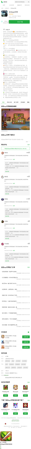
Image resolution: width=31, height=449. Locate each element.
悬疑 (13, 361)
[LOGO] (4, 2)
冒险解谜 (17, 364)
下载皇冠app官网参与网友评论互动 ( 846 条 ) (15, 148)
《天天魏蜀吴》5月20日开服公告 (9, 277)
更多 (29, 144)
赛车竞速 (8, 361)
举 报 (0, 447)
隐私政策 (6, 375)
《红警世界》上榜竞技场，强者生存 (9, 289)
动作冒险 (23, 364)
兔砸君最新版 (25, 409)
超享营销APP (25, 391)
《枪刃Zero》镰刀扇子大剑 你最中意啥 (9, 283)
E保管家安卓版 (5, 391)
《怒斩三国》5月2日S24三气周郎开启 (9, 295)
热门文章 (16, 102)
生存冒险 (18, 361)
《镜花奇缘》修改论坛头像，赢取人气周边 (9, 307)
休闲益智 (19, 367)
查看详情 (26, 337)
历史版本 (23, 102)
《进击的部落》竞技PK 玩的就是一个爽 (9, 271)
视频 (28, 102)
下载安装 (19, 16)
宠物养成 (14, 367)
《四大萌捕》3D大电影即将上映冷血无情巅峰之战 (9, 325)
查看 (5, 395)
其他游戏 (11, 364)
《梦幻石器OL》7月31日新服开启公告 (9, 319)
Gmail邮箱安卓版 (15, 409)
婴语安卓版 (15, 391)
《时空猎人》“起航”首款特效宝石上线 (9, 301)
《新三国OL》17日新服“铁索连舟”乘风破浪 (9, 313)
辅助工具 (8, 367)
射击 (7, 364)
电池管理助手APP (5, 409)
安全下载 (20, 22)
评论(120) (9, 102)
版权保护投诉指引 (15, 420)
